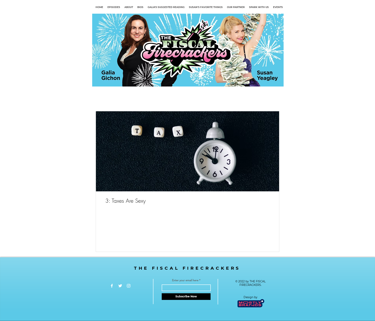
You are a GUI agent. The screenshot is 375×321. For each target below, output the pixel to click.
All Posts (101, 99)
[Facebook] (111, 285)
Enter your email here (185, 280)
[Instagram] (128, 285)
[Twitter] (120, 285)
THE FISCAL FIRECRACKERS (187, 268)
